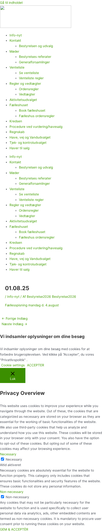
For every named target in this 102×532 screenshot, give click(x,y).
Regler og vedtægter (25, 83)
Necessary (14, 459)
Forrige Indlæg (15, 318)
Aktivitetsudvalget (23, 100)
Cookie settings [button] (13, 365)
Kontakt (15, 40)
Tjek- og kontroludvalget (27, 142)
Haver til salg (19, 148)
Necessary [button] (8, 454)
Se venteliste (29, 73)
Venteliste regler (31, 78)
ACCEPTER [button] (35, 365)
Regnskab (16, 132)
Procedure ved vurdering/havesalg (35, 127)
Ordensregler (29, 89)
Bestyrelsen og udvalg (36, 46)
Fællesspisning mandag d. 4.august (32, 305)
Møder (14, 51)
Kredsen (15, 121)
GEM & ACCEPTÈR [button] (14, 529)
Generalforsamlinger (34, 62)
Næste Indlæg (14, 324)
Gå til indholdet (11, 3)
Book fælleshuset (32, 110)
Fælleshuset (18, 105)
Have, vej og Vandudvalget (30, 137)
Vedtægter (27, 94)
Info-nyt (15, 35)
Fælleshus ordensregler (37, 116)
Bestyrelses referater (35, 57)
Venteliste (16, 67)
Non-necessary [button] (11, 492)
